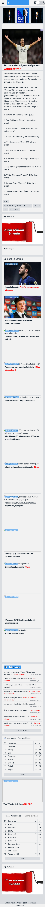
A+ (5, 209)
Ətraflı (22, 774)
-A (35, 206)
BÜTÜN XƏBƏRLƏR (22, 731)
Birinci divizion (31, 816)
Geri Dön (14, 209)
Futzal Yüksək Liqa (13, 816)
